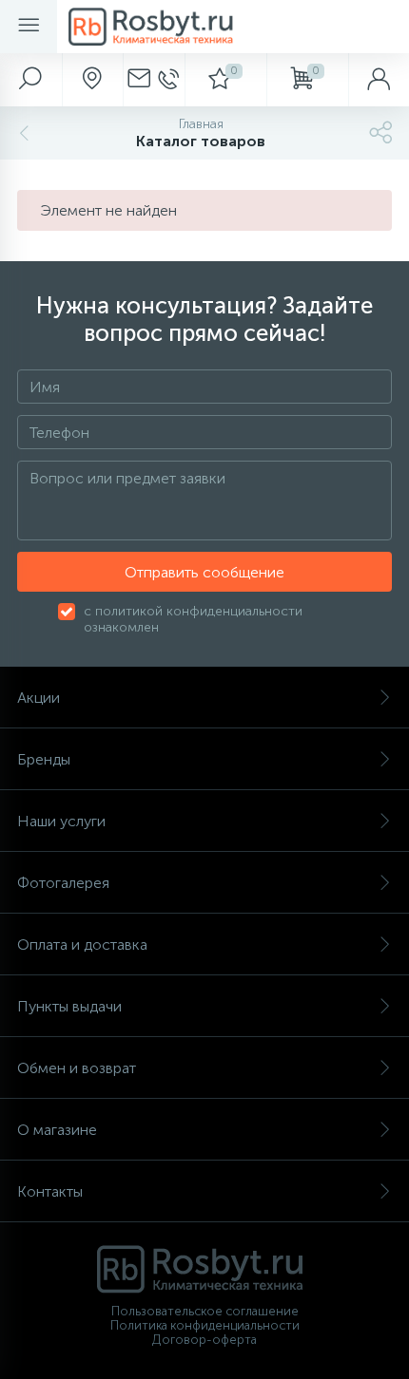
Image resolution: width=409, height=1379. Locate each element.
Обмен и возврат (76, 1068)
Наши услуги (61, 821)
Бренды (43, 759)
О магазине (57, 1130)
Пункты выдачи (69, 1006)
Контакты (50, 1191)
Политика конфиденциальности (205, 1325)
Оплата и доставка (82, 944)
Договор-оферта (204, 1339)
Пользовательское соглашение (205, 1311)
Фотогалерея (63, 883)
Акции (38, 698)
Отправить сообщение (204, 572)
